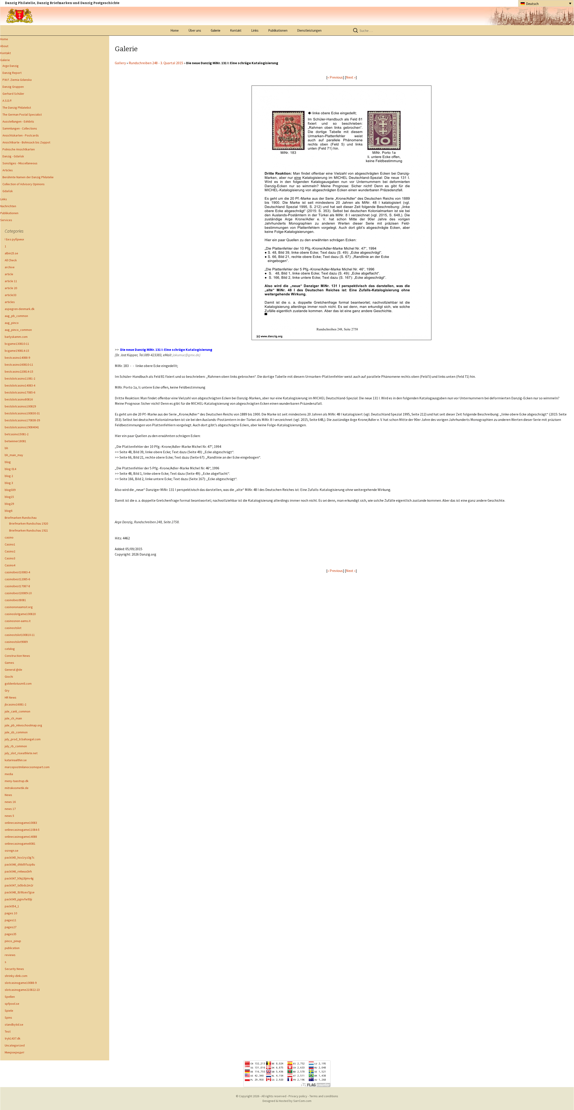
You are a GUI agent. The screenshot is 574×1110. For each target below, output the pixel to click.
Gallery (120, 63)
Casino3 (10, 558)
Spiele (9, 1011)
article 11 (11, 281)
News (8, 795)
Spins (8, 1017)
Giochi (9, 677)
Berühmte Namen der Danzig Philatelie (28, 177)
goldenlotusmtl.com (18, 683)
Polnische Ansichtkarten (18, 149)
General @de (13, 670)
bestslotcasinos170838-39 (22, 420)
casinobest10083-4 (17, 572)
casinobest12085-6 (17, 579)
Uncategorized (15, 1045)
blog (8, 462)
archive (10, 267)
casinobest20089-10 (18, 593)
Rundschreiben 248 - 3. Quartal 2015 (156, 63)
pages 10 (11, 913)
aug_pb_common (16, 316)
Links (255, 30)
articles (10, 302)
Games (9, 663)
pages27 (10, 927)
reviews (10, 955)
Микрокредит (14, 1052)
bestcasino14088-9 (17, 358)
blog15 (9, 497)
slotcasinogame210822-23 (22, 990)
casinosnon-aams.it (17, 621)
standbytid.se (14, 1024)
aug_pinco (12, 323)
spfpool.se (12, 1004)
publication (12, 948)
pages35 (10, 934)
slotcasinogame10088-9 (21, 983)
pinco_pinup (13, 941)
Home (174, 30)
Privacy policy (298, 1096)
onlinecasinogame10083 (21, 823)
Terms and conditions (323, 1096)
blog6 (8, 511)
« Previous (335, 77)
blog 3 (9, 483)
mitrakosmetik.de (16, 788)
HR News (10, 697)
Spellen (10, 997)
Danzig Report (12, 73)
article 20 (11, 288)
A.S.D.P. (7, 101)
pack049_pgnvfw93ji (18, 899)
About (4, 46)
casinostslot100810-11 (20, 635)
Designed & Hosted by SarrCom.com (287, 1101)
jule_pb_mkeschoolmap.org (23, 725)
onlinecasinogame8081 (20, 844)
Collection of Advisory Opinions (23, 184)
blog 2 (9, 476)
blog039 (10, 490)
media (9, 774)
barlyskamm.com (16, 337)
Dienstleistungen (309, 30)
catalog (10, 649)
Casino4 (10, 565)
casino (9, 537)
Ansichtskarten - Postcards (20, 135)
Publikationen (277, 30)
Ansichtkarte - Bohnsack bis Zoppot (26, 142)
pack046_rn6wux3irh (18, 871)
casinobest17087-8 (17, 586)
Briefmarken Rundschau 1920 (28, 523)
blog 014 (10, 469)
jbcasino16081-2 (15, 704)
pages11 (10, 920)
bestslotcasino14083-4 (20, 385)
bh (6, 448)
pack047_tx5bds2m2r (19, 885)
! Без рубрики (14, 239)
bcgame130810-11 (17, 344)
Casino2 (10, 551)
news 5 (9, 816)
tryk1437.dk (12, 1038)
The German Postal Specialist (22, 114)
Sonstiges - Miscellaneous (19, 163)
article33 (10, 295)
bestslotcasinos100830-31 (22, 413)
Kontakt (235, 30)
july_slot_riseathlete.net (21, 753)
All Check (11, 260)
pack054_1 (12, 906)
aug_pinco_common (18, 330)
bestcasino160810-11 (19, 365)
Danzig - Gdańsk (13, 156)
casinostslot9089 (16, 642)
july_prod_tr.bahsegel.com (23, 739)
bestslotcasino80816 (19, 399)
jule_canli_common (17, 711)
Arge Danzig (10, 66)
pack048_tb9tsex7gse (20, 892)
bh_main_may (14, 455)
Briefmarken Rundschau (21, 518)
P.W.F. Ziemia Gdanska (17, 80)
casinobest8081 (15, 600)
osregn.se (11, 850)
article (9, 274)
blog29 (9, 504)
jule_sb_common (16, 732)
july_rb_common (16, 746)
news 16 (10, 802)
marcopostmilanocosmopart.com (27, 767)
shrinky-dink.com (16, 976)
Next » (351, 77)
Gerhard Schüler (13, 94)
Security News (14, 969)
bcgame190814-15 (17, 351)
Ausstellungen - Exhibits (18, 121)
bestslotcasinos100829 (20, 406)
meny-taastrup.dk (16, 781)
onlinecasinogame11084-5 (22, 830)
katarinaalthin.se (16, 760)
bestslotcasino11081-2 (20, 378)
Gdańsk (7, 191)
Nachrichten (8, 206)
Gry (7, 690)
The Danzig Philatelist (16, 108)
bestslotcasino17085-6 (20, 392)
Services (6, 220)
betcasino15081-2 (16, 434)
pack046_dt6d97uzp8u (20, 864)
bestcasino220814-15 (19, 371)
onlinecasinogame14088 (21, 837)
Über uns (194, 30)
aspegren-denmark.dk (20, 309)
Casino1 (10, 544)
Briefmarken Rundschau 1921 (28, 530)
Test (8, 1031)
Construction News (17, 656)
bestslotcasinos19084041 (22, 427)
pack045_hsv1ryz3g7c (20, 857)
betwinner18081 (15, 441)
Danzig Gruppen (13, 87)
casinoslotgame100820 (20, 614)
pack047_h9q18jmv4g (19, 878)
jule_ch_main (13, 718)
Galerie (215, 30)
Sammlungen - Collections (19, 128)
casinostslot (13, 628)
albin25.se (11, 253)
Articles (7, 170)
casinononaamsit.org (19, 607)
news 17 (10, 809)
